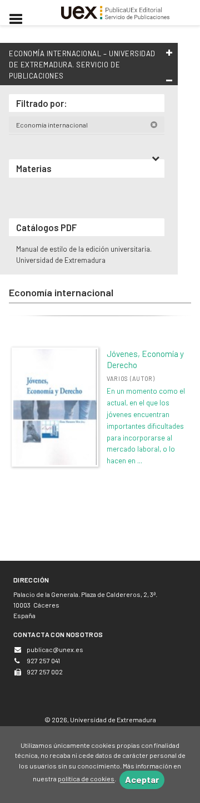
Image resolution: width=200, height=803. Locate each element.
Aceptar (142, 779)
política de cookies (86, 779)
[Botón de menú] (20, 19)
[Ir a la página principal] (115, 11)
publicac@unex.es (55, 649)
